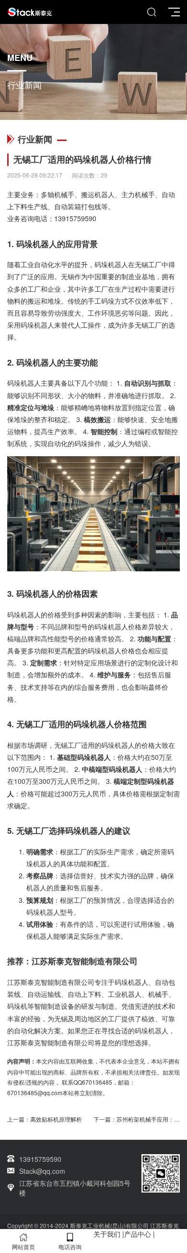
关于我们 (107, 1234)
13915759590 (75, 218)
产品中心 (137, 1234)
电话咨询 (70, 1246)
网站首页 (23, 1246)
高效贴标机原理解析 (56, 1119)
